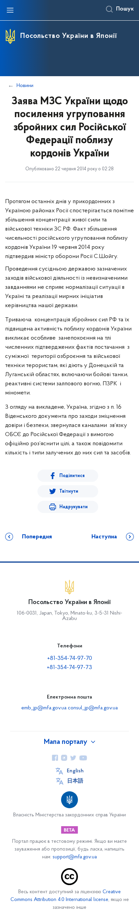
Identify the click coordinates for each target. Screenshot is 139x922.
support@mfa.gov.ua (75, 857)
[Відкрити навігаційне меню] (10, 10)
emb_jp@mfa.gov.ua (43, 708)
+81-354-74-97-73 (69, 668)
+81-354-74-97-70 (69, 659)
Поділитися (72, 475)
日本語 (75, 781)
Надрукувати (73, 507)
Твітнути (68, 491)
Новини (25, 85)
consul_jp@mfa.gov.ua (93, 708)
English (75, 771)
